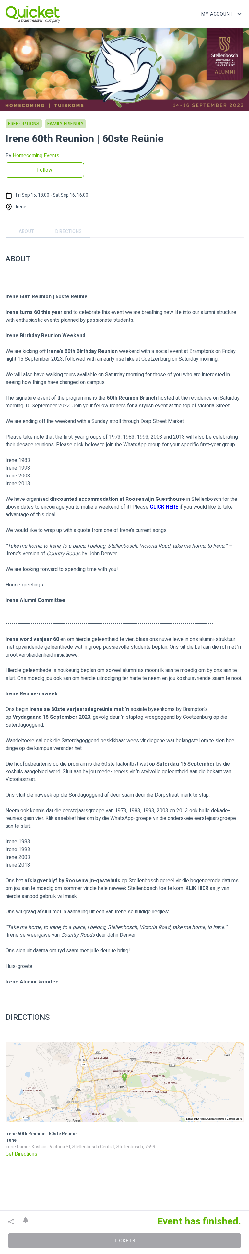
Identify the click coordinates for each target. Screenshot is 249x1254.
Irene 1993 (18, 468)
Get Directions (21, 1154)
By (32, 156)
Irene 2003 (18, 476)
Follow (44, 170)
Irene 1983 (18, 460)
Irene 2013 (18, 484)
